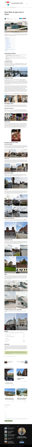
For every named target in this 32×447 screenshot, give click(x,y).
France (19, 377)
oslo (11, 356)
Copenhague (13, 109)
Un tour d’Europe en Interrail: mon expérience (11, 432)
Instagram (22, 442)
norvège (9, 356)
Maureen (7, 18)
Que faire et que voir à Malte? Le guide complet (9, 399)
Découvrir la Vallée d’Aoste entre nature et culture (22, 399)
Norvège (10, 10)
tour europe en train (14, 356)
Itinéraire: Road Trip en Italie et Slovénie (11, 428)
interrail (8, 356)
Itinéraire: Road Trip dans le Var (11, 438)
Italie (19, 397)
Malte (7, 397)
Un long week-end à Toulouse (20, 379)
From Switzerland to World (17, 3)
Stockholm (14, 63)
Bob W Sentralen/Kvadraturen (15, 80)
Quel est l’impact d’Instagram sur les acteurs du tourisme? (11, 442)
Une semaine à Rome (9, 383)
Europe (5, 10)
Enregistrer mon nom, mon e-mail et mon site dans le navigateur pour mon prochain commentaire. (16, 418)
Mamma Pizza (18, 123)
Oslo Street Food (7, 111)
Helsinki (7, 109)
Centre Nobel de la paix (20, 329)
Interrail (7, 10)
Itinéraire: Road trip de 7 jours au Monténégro (11, 435)
